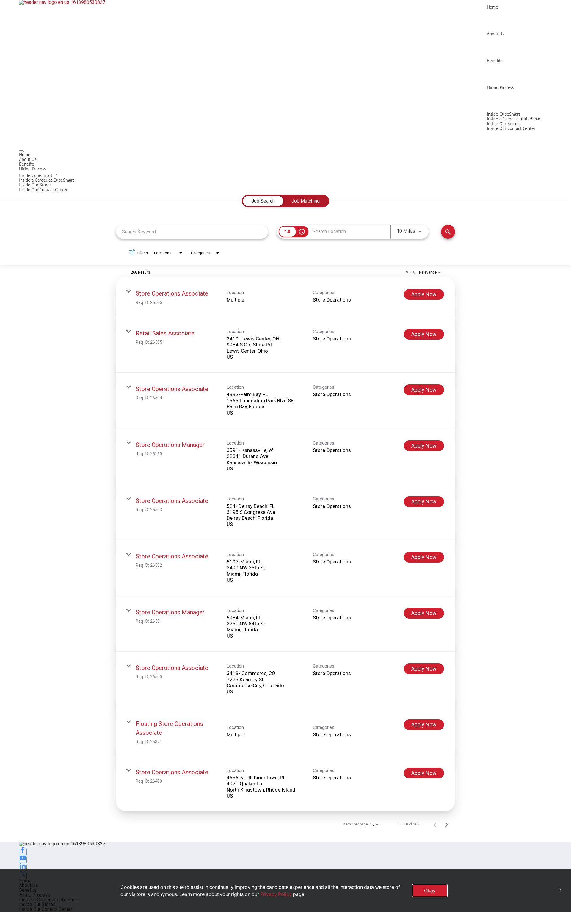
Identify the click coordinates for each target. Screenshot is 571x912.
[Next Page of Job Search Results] (447, 824)
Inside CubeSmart (503, 114)
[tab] (263, 201)
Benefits (494, 60)
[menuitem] (285, 154)
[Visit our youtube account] (23, 860)
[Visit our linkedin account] (23, 868)
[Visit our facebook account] (23, 852)
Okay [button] (430, 891)
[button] (285, 174)
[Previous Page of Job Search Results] (435, 824)
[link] (285, 297)
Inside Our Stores (503, 123)
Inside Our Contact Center (511, 128)
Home (492, 7)
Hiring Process (500, 87)
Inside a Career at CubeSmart (514, 119)
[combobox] (192, 232)
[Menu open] (21, 151)
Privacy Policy (276, 894)
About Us (495, 34)
